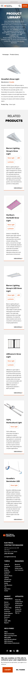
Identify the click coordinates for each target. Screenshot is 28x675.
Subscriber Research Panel (7, 617)
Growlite (11, 82)
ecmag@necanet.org (10, 556)
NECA (6, 632)
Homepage (5, 54)
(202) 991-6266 (8, 553)
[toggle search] (19, 6)
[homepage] (8, 6)
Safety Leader (19, 568)
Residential (7, 581)
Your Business (8, 585)
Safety (6, 583)
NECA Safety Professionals (11, 643)
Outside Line (7, 579)
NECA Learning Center (10, 635)
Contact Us (18, 609)
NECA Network (8, 641)
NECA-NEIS (7, 637)
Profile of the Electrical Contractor (7, 609)
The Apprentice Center (7, 589)
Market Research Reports (7, 604)
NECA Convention (9, 634)
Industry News (8, 576)
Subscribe (25, 5)
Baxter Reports (8, 613)
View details (18, 188)
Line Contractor (19, 570)
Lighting (6, 577)
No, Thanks (20, 670)
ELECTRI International (10, 639)
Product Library (14, 54)
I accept (7, 670)
